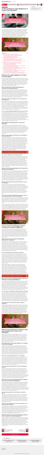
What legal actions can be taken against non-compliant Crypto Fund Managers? (12, 68)
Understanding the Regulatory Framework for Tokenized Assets (9, 440)
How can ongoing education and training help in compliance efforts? (11, 71)
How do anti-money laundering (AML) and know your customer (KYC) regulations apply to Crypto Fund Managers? (15, 61)
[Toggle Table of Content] (27, 53)
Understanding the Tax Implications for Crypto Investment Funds (22, 440)
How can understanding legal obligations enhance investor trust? (11, 56)
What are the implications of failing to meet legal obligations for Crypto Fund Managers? (14, 67)
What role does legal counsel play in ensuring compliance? (10, 64)
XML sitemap (3, 449)
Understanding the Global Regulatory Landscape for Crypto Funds (31, 4)
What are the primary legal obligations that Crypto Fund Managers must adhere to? (13, 59)
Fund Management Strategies (35, 8)
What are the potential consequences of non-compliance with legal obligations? (12, 55)
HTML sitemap (4, 448)
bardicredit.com (6, 1)
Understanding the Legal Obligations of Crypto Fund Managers (11, 4)
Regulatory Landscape (4, 7)
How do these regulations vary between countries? (9, 58)
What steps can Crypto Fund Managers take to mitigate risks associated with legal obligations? (14, 70)
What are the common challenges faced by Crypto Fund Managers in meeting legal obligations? (14, 65)
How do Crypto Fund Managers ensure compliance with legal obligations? (12, 62)
